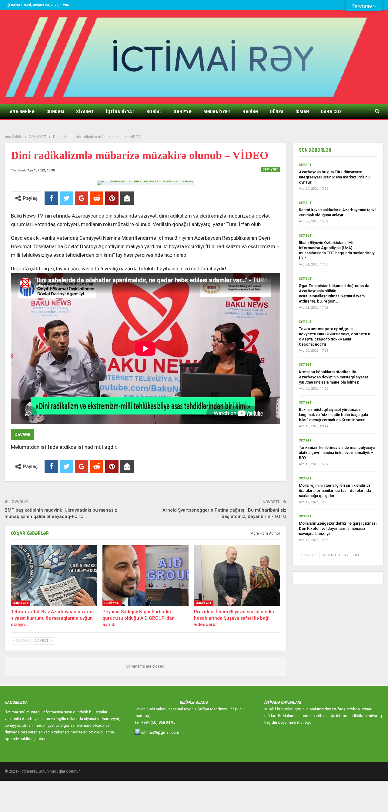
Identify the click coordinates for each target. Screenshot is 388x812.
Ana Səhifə (22, 111)
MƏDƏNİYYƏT (217, 111)
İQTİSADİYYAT (120, 111)
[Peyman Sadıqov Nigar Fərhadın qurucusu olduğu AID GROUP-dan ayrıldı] (145, 575)
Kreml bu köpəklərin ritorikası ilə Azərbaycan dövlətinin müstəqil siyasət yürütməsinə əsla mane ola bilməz (333, 377)
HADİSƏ (250, 111)
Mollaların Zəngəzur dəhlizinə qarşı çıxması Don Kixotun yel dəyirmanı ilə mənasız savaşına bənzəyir (337, 528)
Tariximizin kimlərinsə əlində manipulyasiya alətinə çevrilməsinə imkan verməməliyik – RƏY (337, 452)
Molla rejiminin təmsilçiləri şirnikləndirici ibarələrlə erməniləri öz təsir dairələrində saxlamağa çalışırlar (335, 490)
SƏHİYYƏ (183, 111)
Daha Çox (331, 111)
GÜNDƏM (55, 111)
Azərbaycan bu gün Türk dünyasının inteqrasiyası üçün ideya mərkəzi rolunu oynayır (334, 177)
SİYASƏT (85, 111)
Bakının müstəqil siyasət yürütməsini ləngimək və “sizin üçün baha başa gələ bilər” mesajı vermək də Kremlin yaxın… (333, 414)
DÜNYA (277, 111)
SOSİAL (154, 111)
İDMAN (302, 111)
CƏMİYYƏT (270, 169)
